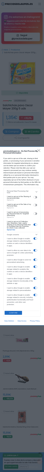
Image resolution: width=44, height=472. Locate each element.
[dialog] (22, 236)
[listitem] (22, 191)
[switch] (35, 197)
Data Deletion (9, 321)
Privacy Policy (35, 321)
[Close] (39, 151)
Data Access (22, 321)
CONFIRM (13, 313)
